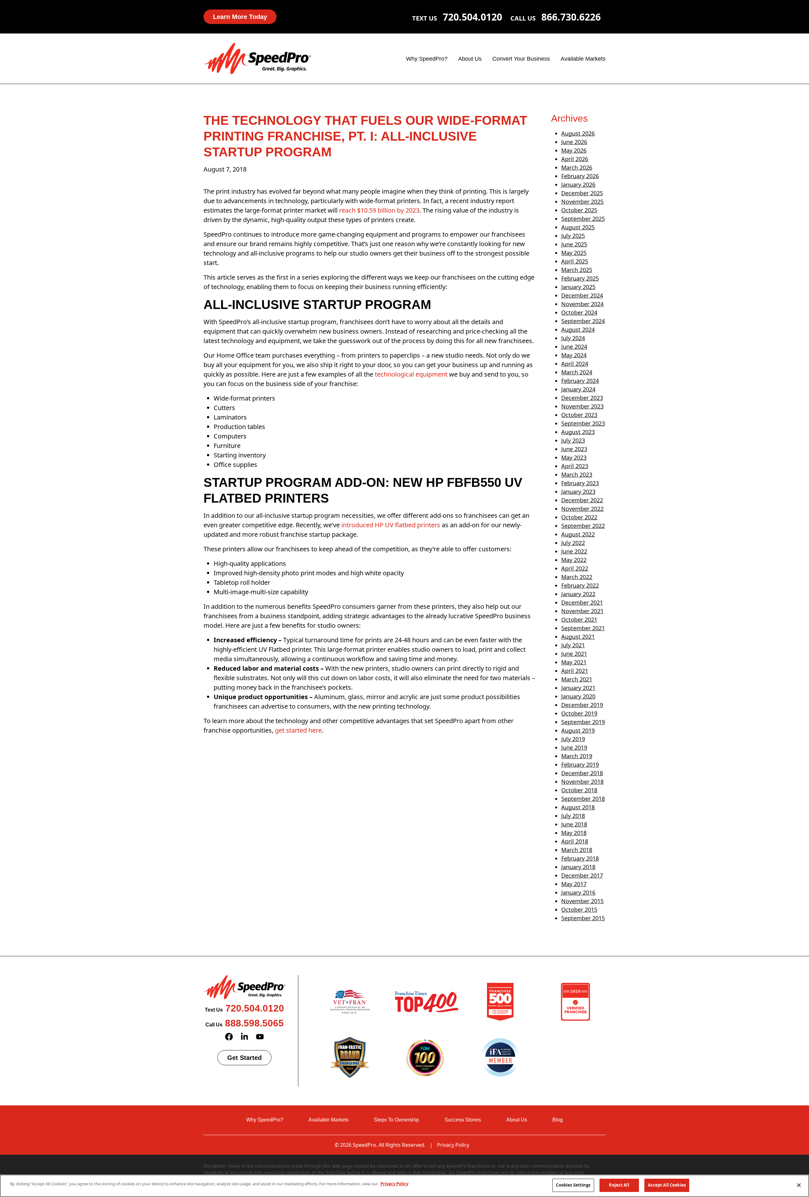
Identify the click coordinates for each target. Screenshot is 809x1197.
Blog (557, 1119)
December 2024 (582, 295)
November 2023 (582, 406)
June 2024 (574, 346)
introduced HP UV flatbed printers (390, 525)
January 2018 (578, 867)
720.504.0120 (472, 16)
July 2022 (573, 543)
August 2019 (578, 730)
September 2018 (583, 798)
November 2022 (582, 508)
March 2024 (576, 372)
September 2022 (583, 525)
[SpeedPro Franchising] (257, 58)
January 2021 (578, 688)
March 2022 (576, 577)
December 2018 (582, 773)
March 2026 (576, 167)
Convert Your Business (521, 59)
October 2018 (579, 790)
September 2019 (583, 722)
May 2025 (574, 253)
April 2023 (574, 466)
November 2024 (582, 304)
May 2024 (574, 355)
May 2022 (574, 560)
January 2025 (578, 287)
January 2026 (578, 184)
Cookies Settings (573, 1185)
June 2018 (574, 824)
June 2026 (574, 142)
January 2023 (578, 491)
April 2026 (574, 159)
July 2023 (573, 440)
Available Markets (583, 59)
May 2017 (574, 884)
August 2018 (578, 807)
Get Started (244, 1057)
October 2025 (579, 210)
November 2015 (582, 901)
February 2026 (580, 176)
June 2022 (574, 551)
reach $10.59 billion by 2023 (379, 210)
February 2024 (580, 380)
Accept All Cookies (667, 1185)
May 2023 (574, 457)
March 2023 (576, 474)
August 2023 (578, 432)
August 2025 (578, 227)
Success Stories (463, 1119)
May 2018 (574, 833)
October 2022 (579, 517)
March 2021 (576, 679)
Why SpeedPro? (426, 59)
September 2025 (583, 218)
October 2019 (579, 713)
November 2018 (582, 781)
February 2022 (580, 585)
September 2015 (583, 918)
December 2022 (582, 500)
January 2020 (578, 696)
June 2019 (574, 747)
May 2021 (574, 662)
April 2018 (574, 841)
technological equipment (410, 374)
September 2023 (583, 423)
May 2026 (574, 150)
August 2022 (578, 534)
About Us (470, 59)
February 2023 (580, 483)
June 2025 (574, 244)
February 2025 (580, 278)
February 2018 (580, 858)
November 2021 (582, 611)
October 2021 (579, 619)
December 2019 (582, 705)
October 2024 (579, 312)
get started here (298, 730)
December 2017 (582, 875)
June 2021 (574, 653)
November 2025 (582, 201)
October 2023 (579, 415)
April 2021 (574, 670)
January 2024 (578, 389)
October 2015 (579, 909)
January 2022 (578, 594)
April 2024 (574, 363)
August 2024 (578, 329)
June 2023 (574, 449)
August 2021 (578, 636)
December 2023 (582, 398)
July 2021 (573, 645)
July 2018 (573, 815)
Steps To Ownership (396, 1119)
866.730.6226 (571, 16)
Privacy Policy (453, 1144)
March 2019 (576, 756)
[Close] (799, 1185)
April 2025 (574, 261)
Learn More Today (240, 16)
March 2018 (576, 850)
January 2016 (578, 892)
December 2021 (582, 602)
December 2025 (582, 193)
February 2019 (580, 764)
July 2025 (573, 235)
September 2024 (583, 321)
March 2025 (576, 270)
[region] (404, 1186)
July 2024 (573, 338)
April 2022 (574, 568)
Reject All (619, 1185)
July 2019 (573, 739)
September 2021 (583, 628)
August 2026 (578, 133)
